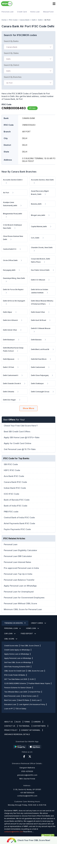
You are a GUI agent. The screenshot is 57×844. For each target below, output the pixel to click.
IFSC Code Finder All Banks (14, 675)
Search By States (11, 53)
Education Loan (10, 704)
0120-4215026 (27, 771)
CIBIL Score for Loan (35, 671)
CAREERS (37, 722)
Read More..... (28, 832)
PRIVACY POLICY (10, 730)
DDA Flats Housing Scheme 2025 (17, 667)
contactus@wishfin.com (27, 796)
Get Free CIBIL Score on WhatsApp (17, 662)
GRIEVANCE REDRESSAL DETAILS (17, 734)
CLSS (32, 679)
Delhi (34, 20)
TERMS (27, 722)
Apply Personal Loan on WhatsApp (17, 658)
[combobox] (28, 46)
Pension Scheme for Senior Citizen (17, 688)
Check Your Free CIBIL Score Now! (33, 840)
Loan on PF (8, 709)
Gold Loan (36, 700)
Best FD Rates (23, 700)
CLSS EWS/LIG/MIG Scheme (15, 683)
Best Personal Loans (12, 696)
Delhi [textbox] (8, 59)
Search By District (11, 65)
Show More (28, 408)
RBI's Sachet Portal (27, 779)
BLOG (18, 722)
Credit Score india (11, 646)
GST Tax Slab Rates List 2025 (15, 679)
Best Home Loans (30, 696)
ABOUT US (8, 722)
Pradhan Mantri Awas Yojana (39, 683)
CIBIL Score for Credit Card (14, 671)
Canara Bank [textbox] (11, 47)
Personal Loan (8, 12)
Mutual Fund (48, 12)
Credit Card (22, 12)
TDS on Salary (20, 709)
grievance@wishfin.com (27, 775)
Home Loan (35, 12)
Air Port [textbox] (9, 83)
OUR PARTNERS (39, 726)
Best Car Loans (10, 700)
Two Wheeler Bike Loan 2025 (15, 692)
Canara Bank (24, 20)
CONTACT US (9, 726)
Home (4, 20)
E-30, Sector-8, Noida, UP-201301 (27, 789)
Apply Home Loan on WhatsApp (16, 654)
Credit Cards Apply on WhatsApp (17, 650)
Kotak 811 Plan (34, 692)
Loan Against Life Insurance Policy (32, 704)
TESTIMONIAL (24, 726)
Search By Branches (12, 77)
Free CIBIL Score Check (30, 646)
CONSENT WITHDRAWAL (30, 730)
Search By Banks (11, 41)
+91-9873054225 (27, 792)
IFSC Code (13, 20)
